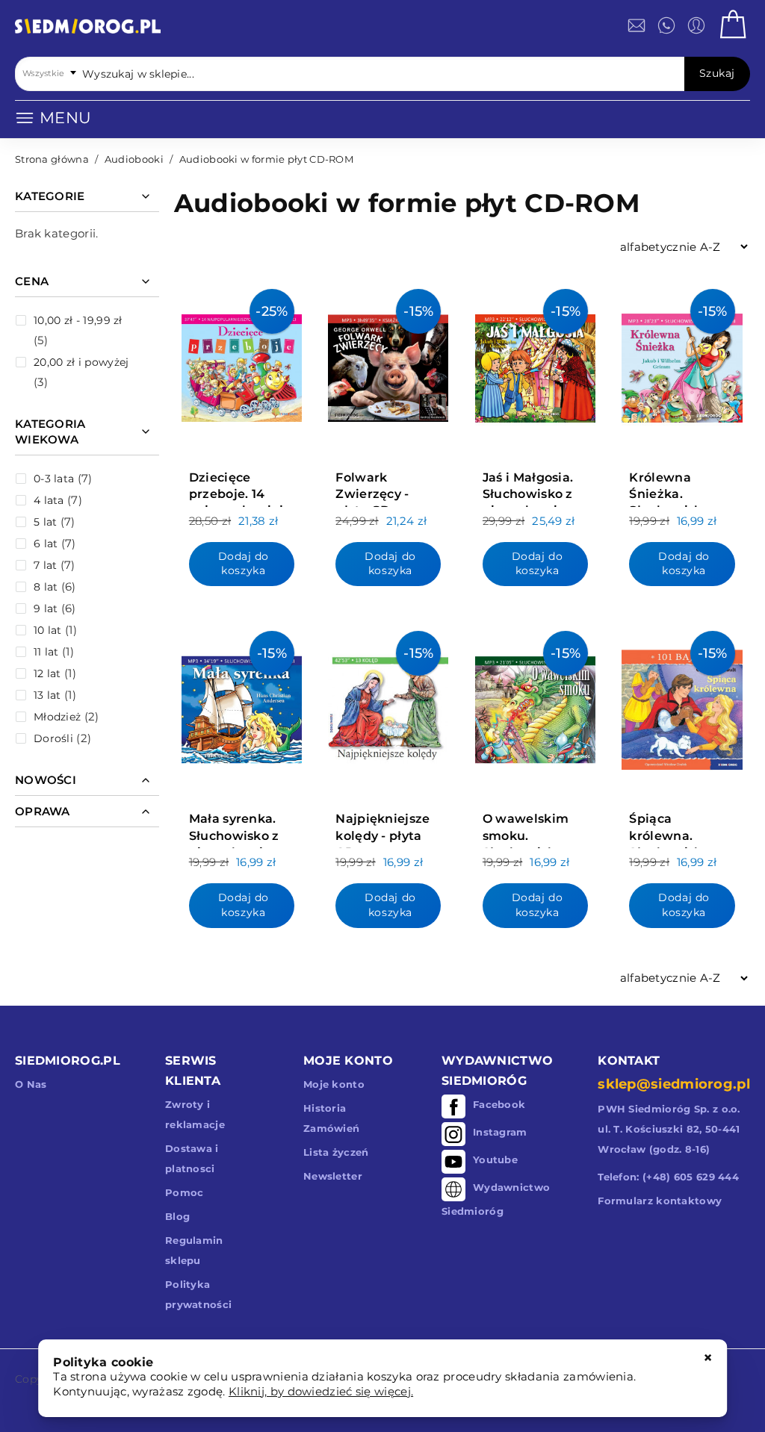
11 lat (46, 652)
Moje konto (334, 1084)
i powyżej (81, 362)
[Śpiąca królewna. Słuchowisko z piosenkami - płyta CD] (681, 706)
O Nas (31, 1084)
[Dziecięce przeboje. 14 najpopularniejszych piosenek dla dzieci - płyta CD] (241, 364)
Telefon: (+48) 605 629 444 (668, 1177)
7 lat (46, 565)
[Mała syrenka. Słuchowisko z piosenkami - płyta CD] (241, 706)
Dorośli (53, 738)
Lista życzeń (336, 1152)
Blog (177, 1216)
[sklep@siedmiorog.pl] (636, 25)
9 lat (46, 608)
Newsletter (332, 1176)
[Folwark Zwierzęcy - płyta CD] (388, 364)
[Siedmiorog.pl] (88, 29)
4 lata (49, 500)
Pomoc (184, 1192)
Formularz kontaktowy (660, 1201)
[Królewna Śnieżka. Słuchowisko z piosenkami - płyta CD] (681, 364)
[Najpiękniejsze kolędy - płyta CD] (388, 706)
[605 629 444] (666, 25)
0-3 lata (54, 478)
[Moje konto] (696, 25)
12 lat (47, 673)
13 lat (47, 695)
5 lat (46, 522)
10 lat (48, 630)
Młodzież (57, 716)
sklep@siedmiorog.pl (674, 1084)
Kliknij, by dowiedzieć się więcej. (321, 1391)
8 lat (46, 587)
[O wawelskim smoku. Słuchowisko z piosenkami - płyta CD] (535, 706)
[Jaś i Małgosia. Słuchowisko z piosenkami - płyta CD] (535, 364)
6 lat (46, 543)
